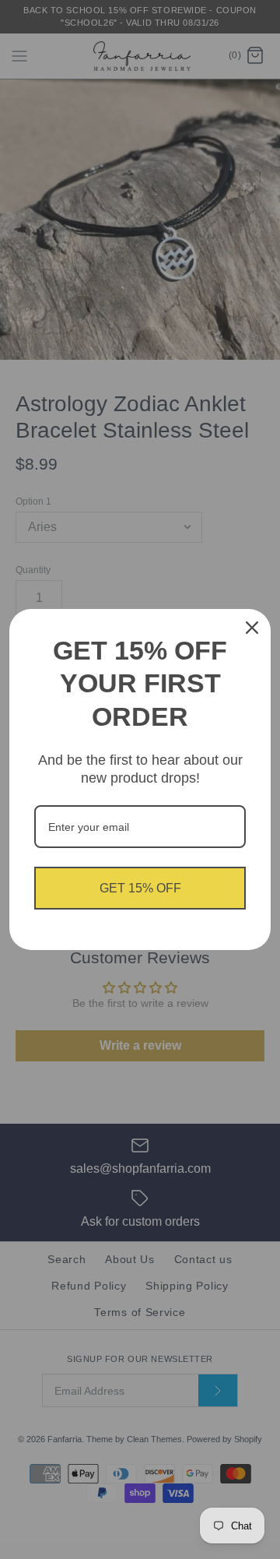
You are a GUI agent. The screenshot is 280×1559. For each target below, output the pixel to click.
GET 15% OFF (140, 888)
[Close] (252, 627)
